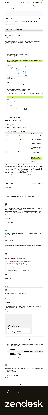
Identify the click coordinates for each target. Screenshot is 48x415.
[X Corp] (39, 18)
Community (29, 2)
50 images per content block (24, 86)
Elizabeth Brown (7, 243)
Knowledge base (23, 2)
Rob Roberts (9, 187)
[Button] (5, 214)
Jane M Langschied (7, 368)
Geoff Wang (8, 302)
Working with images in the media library (12, 61)
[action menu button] (42, 187)
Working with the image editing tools (11, 46)
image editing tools (15, 79)
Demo (41, 2)
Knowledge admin (13, 54)
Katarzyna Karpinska (10, 240)
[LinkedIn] (38, 18)
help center (8, 54)
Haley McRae (9, 230)
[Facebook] (40, 18)
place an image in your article (11, 122)
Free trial (37, 2)
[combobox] (34, 183)
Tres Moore (6, 207)
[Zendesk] (24, 403)
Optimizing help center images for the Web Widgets (13, 47)
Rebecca (8, 203)
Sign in (33, 2)
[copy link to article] (42, 18)
